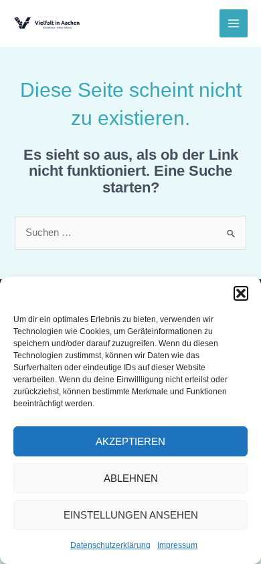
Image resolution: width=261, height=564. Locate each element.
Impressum (177, 545)
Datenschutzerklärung (110, 545)
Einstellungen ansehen (131, 515)
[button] (241, 293)
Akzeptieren (130, 441)
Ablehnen (131, 478)
